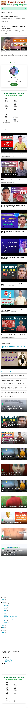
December (6, 603)
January (5, 624)
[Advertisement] (14, 576)
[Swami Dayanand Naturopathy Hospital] (14, 5)
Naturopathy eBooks (8, 660)
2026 (3, 597)
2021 (3, 627)
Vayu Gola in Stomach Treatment (12, 522)
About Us (6, 643)
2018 (3, 632)
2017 (3, 633)
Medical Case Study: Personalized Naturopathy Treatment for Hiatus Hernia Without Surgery (12, 552)
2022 (3, 625)
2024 (3, 600)
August (5, 610)
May (5, 615)
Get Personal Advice (8, 659)
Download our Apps (8, 661)
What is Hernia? (7, 538)
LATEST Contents (6, 371)
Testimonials (7, 667)
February (6, 622)
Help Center (7, 666)
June (5, 613)
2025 (3, 599)
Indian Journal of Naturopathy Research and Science (14, 646)
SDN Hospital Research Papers (10, 645)
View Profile (14, 84)
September (6, 608)
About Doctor (7, 644)
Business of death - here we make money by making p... (14, 617)
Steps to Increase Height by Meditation (14, 506)
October (5, 607)
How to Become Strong (7, 52)
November (6, 605)
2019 (3, 630)
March (5, 620)
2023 (3, 602)
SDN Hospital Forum (8, 647)
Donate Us (7, 668)
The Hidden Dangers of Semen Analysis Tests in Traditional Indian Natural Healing (12, 408)
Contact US (7, 648)
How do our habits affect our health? (10, 16)
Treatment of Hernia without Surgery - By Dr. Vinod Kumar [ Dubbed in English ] (13, 440)
